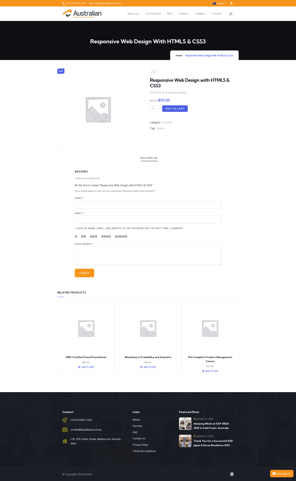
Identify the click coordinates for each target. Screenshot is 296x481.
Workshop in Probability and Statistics (148, 357)
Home (179, 55)
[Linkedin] (231, 3)
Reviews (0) (149, 158)
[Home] (82, 13)
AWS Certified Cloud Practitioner (86, 357)
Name (79, 198)
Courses (167, 122)
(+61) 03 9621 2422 (81, 420)
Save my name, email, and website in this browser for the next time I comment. (130, 228)
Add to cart (175, 108)
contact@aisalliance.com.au (86, 429)
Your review (84, 244)
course (160, 128)
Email (79, 213)
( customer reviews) (176, 92)
